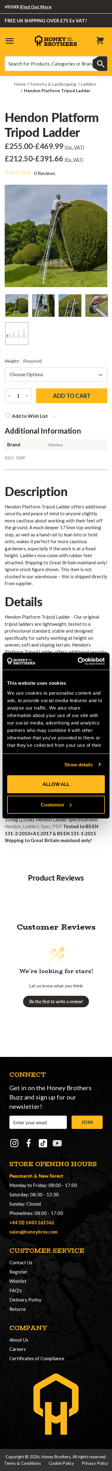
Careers (17, 1349)
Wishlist (17, 1281)
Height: (23, 361)
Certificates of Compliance (36, 1358)
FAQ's (15, 1290)
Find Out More (29, 6)
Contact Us (20, 1262)
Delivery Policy (25, 1299)
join (87, 1122)
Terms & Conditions (22, 1463)
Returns (17, 1309)
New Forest (51, 1175)
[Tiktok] (43, 1143)
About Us (18, 1339)
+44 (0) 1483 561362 (31, 1222)
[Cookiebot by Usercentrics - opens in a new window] (79, 661)
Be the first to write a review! (56, 1001)
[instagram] (14, 1143)
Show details (78, 764)
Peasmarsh (21, 1175)
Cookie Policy (61, 1463)
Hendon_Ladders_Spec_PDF (33, 826)
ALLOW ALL (56, 784)
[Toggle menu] (9, 40)
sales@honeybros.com (33, 1231)
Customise (52, 804)
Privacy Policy (95, 1463)
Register (18, 1272)
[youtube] (57, 1143)
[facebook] (29, 1143)
